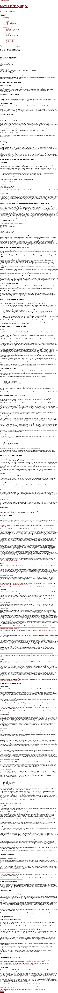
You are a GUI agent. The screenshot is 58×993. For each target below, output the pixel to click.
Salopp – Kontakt (9, 31)
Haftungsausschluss (10, 41)
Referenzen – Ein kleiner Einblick (13, 29)
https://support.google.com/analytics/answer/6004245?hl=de (13, 735)
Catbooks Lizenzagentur (8, 24)
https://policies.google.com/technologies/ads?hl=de (11, 879)
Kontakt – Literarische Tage (12, 35)
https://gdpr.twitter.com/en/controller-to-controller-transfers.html (14, 584)
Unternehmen (6, 17)
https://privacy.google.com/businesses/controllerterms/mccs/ (13, 712)
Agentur (7, 28)
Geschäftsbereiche (10, 18)
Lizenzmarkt (8, 26)
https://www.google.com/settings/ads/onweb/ (10, 872)
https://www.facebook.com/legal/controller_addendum (12, 551)
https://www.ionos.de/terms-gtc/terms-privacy (29, 149)
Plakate (7, 34)
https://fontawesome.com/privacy (7, 987)
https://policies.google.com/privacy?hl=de (9, 954)
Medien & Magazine (10, 30)
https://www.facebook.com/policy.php (8, 560)
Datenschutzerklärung (10, 39)
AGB (7, 42)
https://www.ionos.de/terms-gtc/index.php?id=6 (10, 803)
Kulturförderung (12, 23)
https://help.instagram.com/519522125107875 (38, 627)
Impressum (5, 36)
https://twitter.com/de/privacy (6, 575)
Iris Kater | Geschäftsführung (12, 20)
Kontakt (7, 37)
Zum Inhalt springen (4, 0)
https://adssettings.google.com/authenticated (39, 913)
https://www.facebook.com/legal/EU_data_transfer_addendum (13, 559)
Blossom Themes (34, 989)
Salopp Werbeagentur (7, 27)
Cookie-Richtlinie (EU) (11, 40)
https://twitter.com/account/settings (46, 586)
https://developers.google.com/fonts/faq (36, 963)
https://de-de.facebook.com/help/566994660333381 (39, 559)
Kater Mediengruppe (14, 6)
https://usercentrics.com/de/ (48, 373)
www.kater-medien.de (7, 65)
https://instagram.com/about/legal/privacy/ (47, 630)
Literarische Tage (6, 33)
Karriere (7, 21)
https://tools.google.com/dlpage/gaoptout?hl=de (36, 731)
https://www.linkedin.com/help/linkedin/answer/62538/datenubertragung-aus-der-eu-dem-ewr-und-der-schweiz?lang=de (26, 653)
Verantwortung (9, 22)
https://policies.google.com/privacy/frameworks (10, 823)
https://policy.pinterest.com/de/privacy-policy (10, 680)
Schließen (3, 15)
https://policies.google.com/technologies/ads (17, 913)
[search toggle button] (0, 45)
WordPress (2, 990)
